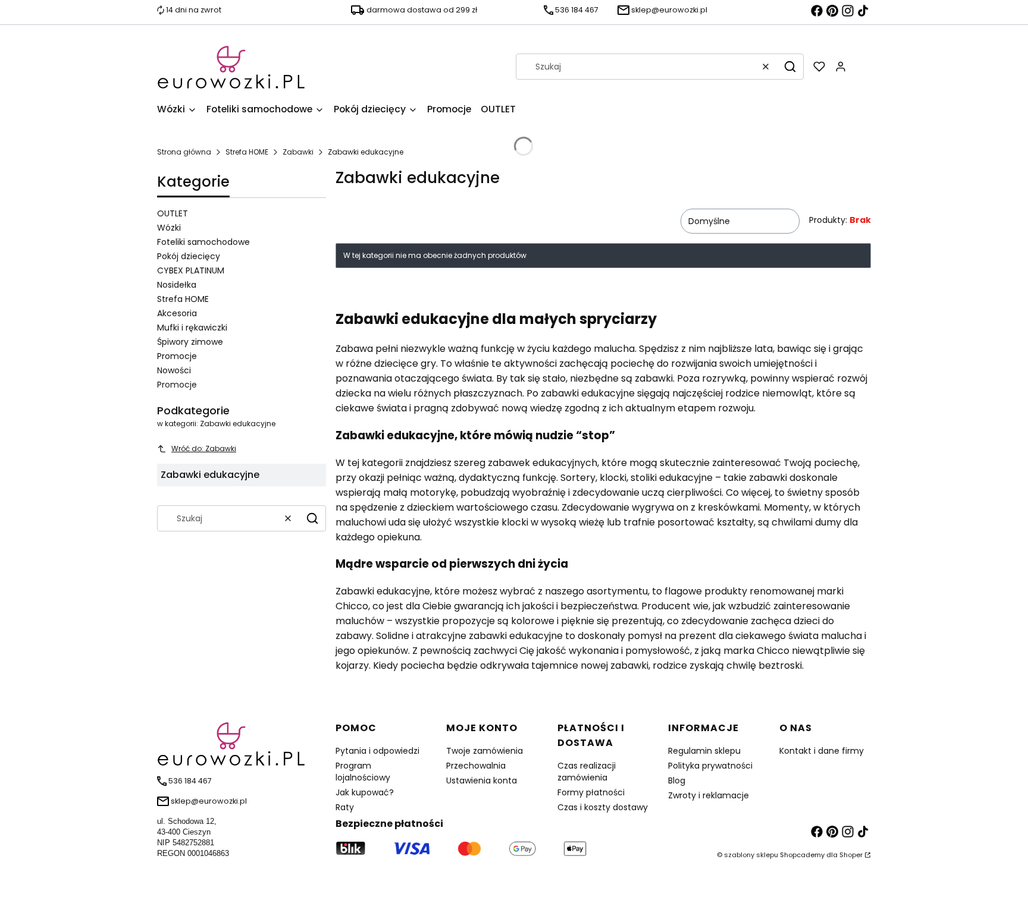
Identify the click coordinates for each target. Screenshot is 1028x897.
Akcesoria (177, 313)
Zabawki (298, 152)
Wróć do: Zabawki (203, 448)
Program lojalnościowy (363, 771)
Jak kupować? (365, 792)
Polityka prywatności (710, 766)
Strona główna (184, 152)
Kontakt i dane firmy (821, 751)
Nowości (174, 370)
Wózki (169, 228)
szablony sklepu (751, 855)
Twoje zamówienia (484, 751)
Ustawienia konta (481, 780)
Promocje (177, 356)
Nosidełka (176, 285)
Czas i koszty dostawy (602, 807)
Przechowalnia (476, 766)
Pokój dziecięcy (188, 256)
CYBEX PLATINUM (190, 270)
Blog (676, 780)
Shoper (851, 855)
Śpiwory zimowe (190, 342)
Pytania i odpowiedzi (377, 751)
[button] (790, 66)
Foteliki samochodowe (203, 242)
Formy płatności (591, 792)
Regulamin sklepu (704, 751)
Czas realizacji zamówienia (586, 771)
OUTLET (172, 213)
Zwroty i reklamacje (708, 795)
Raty (345, 807)
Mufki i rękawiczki (192, 327)
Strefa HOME (246, 152)
